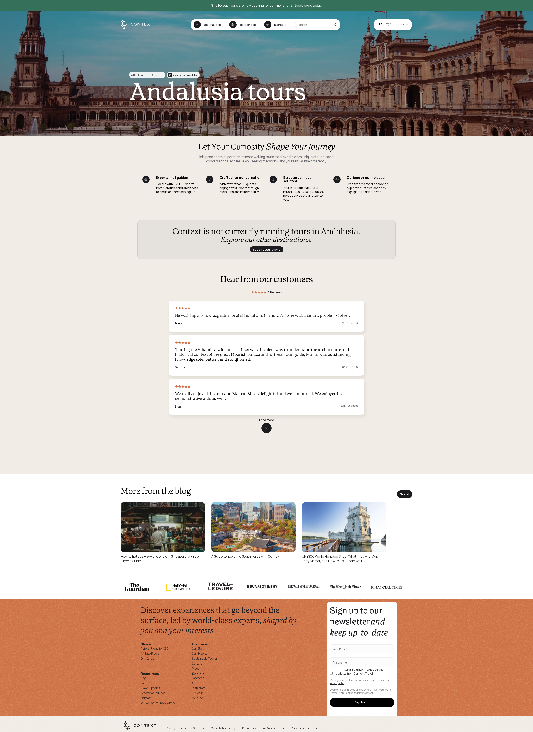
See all (404, 494)
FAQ (143, 683)
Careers (197, 663)
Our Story (198, 648)
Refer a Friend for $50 (154, 648)
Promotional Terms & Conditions (263, 728)
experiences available (183, 75)
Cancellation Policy (223, 728)
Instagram (198, 688)
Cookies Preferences (304, 728)
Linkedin (197, 693)
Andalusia (157, 75)
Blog (143, 678)
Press (195, 668)
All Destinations (139, 75)
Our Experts (199, 653)
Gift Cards (147, 658)
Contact (146, 698)
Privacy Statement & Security (185, 728)
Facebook (198, 678)
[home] (139, 28)
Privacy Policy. (337, 683)
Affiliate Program (151, 653)
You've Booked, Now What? (158, 703)
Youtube (197, 698)
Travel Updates (150, 688)
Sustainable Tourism (205, 658)
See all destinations (266, 249)
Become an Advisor (153, 693)
